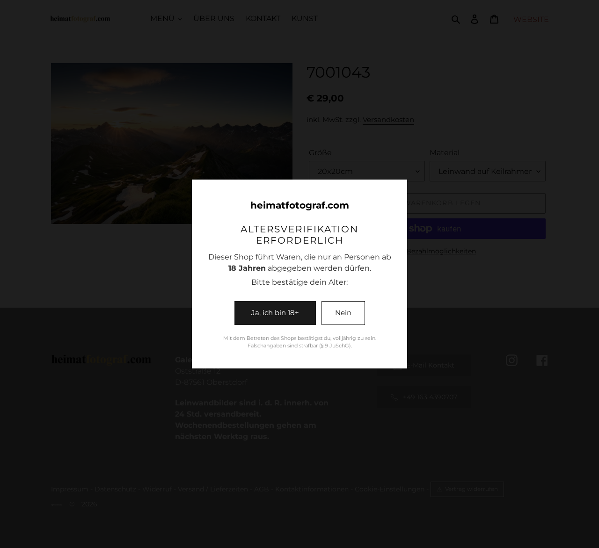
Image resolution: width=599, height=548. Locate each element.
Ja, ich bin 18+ (275, 312)
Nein (343, 312)
